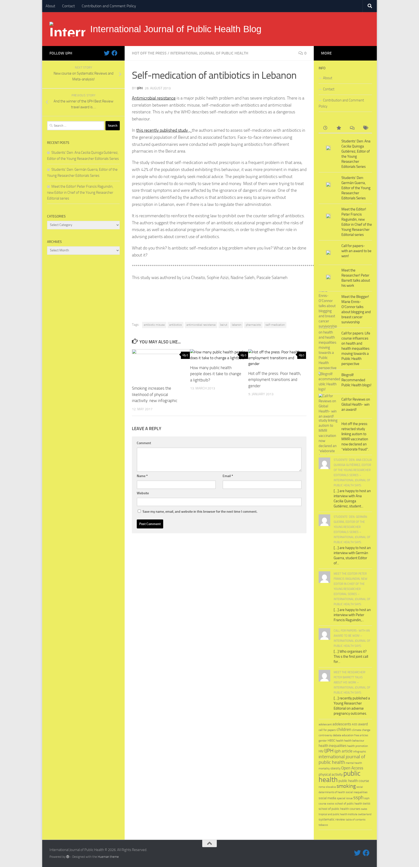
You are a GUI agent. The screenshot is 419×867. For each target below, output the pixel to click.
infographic (359, 751)
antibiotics (175, 324)
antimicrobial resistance (201, 324)
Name (142, 476)
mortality (324, 768)
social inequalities (357, 792)
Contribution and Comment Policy (109, 6)
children (344, 729)
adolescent (325, 724)
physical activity (331, 774)
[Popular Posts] (338, 128)
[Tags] (365, 128)
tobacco (323, 825)
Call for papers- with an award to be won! (356, 251)
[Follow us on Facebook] (114, 53)
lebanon (236, 324)
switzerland (364, 814)
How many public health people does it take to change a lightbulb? (215, 373)
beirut (223, 324)
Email (228, 476)
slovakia (331, 787)
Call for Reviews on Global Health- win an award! (355, 404)
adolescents (341, 724)
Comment (144, 443)
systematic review (332, 819)
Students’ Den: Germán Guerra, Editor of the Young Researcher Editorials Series (356, 188)
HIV (321, 751)
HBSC (331, 740)
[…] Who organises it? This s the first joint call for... (351, 656)
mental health (354, 763)
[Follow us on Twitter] (107, 53)
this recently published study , (164, 130)
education (348, 735)
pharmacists (253, 324)
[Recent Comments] (352, 128)
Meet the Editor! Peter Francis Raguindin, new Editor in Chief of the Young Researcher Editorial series (80, 192)
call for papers (327, 730)
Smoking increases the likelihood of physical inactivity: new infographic (154, 394)
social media (327, 798)
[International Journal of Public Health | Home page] (67, 29)
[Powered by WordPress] (67, 856)
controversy (325, 735)
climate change (361, 730)
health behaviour (354, 740)
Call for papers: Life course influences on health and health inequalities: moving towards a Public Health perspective (355, 348)
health (339, 740)
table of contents (355, 819)
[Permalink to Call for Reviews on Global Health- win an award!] (328, 406)
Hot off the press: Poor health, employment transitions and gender (274, 379)
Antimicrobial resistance (154, 98)
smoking (346, 786)
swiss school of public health (344, 803)
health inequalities (332, 745)
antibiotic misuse (154, 324)
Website (143, 493)
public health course (353, 781)
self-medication (275, 324)
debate (337, 735)
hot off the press (149, 53)
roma (322, 787)
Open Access (352, 768)
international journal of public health (209, 53)
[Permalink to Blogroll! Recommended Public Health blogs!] (328, 382)
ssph (358, 797)
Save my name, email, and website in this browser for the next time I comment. (200, 512)
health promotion (357, 746)
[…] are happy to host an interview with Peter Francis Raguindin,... (352, 615)
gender (323, 740)
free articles (361, 735)
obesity (335, 768)
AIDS (354, 724)
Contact (68, 6)
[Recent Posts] (325, 128)
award (363, 724)
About (50, 6)
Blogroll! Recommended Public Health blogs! (356, 380)
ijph (140, 88)
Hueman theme (108, 857)
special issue (345, 798)
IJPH (329, 751)
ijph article (343, 751)
